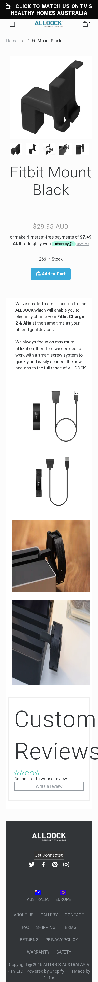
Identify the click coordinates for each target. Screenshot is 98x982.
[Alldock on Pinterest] (55, 864)
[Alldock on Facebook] (43, 864)
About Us (24, 914)
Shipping (45, 927)
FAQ (25, 927)
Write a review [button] (49, 786)
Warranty (38, 952)
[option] (18, 149)
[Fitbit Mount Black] (18, 149)
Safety (63, 952)
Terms (69, 927)
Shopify (57, 971)
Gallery (49, 914)
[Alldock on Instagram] (66, 864)
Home (12, 40)
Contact (74, 914)
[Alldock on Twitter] (32, 864)
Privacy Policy (61, 939)
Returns (29, 939)
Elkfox (49, 977)
